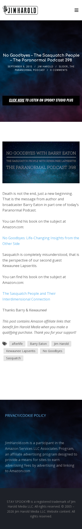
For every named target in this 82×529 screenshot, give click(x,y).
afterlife (17, 344)
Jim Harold (45, 66)
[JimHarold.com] (20, 10)
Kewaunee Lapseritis (20, 351)
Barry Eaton (38, 344)
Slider (63, 66)
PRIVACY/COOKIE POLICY (25, 415)
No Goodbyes (52, 351)
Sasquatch (13, 358)
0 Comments (58, 70)
